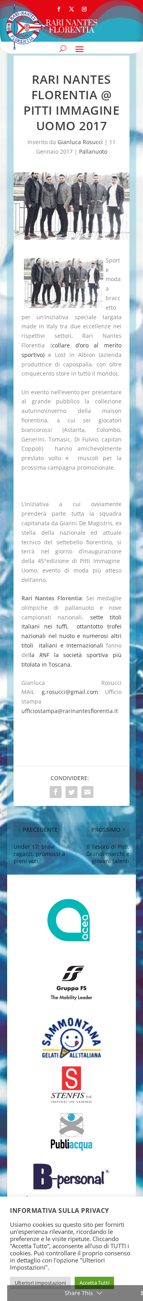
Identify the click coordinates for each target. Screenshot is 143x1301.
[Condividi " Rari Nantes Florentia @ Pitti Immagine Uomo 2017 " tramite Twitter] (71, 792)
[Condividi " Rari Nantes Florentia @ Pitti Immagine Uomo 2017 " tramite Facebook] (56, 792)
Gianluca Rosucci (80, 142)
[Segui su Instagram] (84, 9)
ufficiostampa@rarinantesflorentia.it (69, 711)
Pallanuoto (93, 151)
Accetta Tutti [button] (94, 1282)
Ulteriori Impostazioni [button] (40, 1282)
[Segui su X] (71, 9)
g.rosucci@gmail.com (70, 692)
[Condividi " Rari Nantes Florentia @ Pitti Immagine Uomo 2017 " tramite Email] (87, 792)
